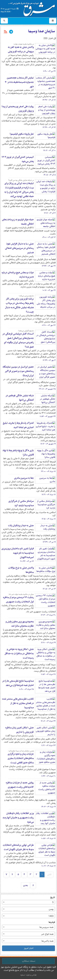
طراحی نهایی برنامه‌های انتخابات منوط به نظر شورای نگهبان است (18, 847)
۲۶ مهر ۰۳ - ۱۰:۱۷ (49, 290)
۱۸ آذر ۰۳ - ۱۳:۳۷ (49, 99)
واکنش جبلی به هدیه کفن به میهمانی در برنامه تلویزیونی (21, 49)
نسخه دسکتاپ (28, 961)
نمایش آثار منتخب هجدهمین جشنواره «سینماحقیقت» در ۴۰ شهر (19, 82)
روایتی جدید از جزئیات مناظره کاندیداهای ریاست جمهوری (20, 785)
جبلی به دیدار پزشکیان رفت (21, 525)
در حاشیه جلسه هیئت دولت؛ (23, 44)
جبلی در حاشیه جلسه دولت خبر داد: (21, 594)
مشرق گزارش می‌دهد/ (26, 331)
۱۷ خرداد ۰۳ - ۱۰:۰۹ (48, 865)
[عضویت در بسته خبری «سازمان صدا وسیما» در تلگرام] (11, 32)
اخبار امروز (28, 948)
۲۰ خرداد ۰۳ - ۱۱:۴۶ (48, 776)
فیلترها (52, 922)
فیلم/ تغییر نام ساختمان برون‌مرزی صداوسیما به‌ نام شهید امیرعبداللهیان (17, 553)
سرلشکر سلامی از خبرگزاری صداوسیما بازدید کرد (21, 503)
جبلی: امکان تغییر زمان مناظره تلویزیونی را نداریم (19, 730)
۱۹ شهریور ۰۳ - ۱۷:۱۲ (48, 443)
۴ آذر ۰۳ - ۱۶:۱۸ (50, 213)
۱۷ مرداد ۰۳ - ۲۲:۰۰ (48, 471)
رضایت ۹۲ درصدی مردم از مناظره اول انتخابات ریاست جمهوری (18, 599)
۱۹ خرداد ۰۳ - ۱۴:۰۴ (48, 806)
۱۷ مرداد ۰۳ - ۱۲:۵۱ (49, 518)
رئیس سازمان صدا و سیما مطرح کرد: (21, 751)
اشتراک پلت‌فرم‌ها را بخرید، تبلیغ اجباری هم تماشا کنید (18, 425)
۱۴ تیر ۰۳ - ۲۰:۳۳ (27, 561)
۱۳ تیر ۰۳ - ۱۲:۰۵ (49, 588)
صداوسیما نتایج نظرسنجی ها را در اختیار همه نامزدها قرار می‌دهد (18, 683)
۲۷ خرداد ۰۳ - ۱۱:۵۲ (48, 674)
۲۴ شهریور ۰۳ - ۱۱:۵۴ (48, 416)
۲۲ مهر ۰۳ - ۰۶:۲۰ (49, 325)
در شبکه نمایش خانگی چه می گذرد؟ (21, 180)
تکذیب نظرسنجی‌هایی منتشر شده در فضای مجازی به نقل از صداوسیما (18, 703)
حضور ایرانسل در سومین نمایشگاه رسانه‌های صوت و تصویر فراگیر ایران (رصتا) (18, 371)
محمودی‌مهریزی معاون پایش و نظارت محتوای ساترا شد (20, 624)
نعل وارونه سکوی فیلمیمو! (22, 134)
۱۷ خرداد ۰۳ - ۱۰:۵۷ (48, 838)
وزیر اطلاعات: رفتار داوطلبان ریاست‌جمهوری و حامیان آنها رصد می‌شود (18, 817)
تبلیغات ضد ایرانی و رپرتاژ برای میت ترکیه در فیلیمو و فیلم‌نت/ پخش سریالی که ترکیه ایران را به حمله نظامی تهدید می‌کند (19, 189)
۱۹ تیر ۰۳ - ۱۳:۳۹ (49, 542)
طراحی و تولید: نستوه (28, 974)
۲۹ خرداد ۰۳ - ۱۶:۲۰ (48, 642)
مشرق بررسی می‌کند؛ (26, 296)
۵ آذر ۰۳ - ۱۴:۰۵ (50, 174)
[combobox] (28, 902)
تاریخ (52, 897)
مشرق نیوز (32, 8)
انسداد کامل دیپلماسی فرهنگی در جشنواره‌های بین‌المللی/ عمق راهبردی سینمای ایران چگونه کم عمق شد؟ (18, 340)
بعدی (25, 885)
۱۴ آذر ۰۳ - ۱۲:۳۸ (49, 127)
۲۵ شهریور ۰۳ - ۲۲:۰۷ (47, 389)
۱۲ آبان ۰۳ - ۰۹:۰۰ (49, 237)
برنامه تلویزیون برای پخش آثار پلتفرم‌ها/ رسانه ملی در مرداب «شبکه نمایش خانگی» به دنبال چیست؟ (19, 305)
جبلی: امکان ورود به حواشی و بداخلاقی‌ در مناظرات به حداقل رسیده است (19, 653)
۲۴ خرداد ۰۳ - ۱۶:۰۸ (48, 721)
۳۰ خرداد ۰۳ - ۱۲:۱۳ (48, 615)
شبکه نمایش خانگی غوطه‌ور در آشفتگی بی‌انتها (20, 397)
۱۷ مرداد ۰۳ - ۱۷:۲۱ (49, 494)
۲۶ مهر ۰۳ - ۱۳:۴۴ (49, 266)
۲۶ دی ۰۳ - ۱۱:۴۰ (49, 71)
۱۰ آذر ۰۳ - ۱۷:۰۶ (49, 150)
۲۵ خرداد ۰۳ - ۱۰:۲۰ (26, 689)
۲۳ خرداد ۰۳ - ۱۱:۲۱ (48, 745)
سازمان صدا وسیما (41, 31)
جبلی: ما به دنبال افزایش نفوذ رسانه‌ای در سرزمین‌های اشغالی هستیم (19, 248)
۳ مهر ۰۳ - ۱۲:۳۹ (49, 360)
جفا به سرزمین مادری (24, 478)
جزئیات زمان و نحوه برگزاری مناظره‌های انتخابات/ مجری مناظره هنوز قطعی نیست (21, 758)
